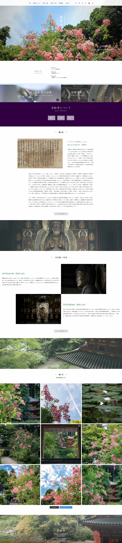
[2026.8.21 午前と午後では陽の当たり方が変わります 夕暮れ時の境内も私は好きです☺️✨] (20, 403)
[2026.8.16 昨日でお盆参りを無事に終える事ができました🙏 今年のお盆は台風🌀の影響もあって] (20, 485)
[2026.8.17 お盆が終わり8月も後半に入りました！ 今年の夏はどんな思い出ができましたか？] (102, 444)
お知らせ (67, 3)
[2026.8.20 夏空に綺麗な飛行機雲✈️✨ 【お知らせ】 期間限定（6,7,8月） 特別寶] (61, 403)
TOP (30, 3)
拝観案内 (61, 3)
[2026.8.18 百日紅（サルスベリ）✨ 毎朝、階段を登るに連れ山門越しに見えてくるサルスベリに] (61, 444)
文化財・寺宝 (53, 3)
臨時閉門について (55, 73)
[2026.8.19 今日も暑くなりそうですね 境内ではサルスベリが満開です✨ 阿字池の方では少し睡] (20, 444)
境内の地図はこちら (61, 377)
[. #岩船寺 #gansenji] (102, 403)
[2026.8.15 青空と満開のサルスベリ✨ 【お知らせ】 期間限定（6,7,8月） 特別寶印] (61, 485)
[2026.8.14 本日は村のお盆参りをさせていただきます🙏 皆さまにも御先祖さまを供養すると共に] (102, 485)
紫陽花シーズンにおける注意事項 (59, 77)
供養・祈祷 (45, 3)
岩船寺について (36, 3)
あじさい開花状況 (55, 69)
